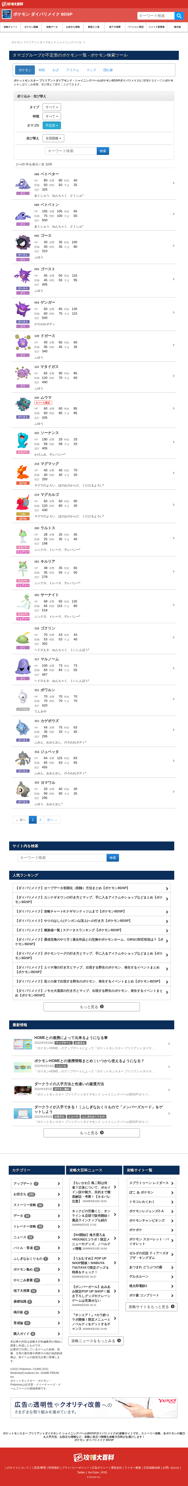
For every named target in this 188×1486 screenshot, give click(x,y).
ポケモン (25, 70)
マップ (91, 70)
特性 (42, 70)
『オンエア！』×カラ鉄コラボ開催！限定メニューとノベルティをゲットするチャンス (91, 1321)
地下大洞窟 (115, 27)
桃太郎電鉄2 (138, 1286)
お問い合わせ (171, 1467)
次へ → (52, 820)
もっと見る (89, 1007)
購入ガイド (24, 1333)
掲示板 (177, 27)
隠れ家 (108, 70)
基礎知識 (22, 1301)
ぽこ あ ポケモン (141, 1192)
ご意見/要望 (38, 1467)
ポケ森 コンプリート (144, 1295)
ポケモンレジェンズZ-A (146, 1211)
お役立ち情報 (73, 27)
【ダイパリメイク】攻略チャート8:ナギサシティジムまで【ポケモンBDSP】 (70, 911)
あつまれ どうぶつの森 (145, 1267)
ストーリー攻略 (28, 1205)
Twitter (81, 1472)
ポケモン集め (26, 1269)
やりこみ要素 (26, 1280)
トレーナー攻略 (28, 1226)
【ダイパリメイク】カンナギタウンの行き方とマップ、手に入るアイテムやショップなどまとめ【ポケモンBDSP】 (89, 899)
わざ (56, 70)
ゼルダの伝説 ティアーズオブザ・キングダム (149, 1255)
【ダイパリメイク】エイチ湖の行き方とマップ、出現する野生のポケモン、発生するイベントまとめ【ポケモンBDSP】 (87, 969)
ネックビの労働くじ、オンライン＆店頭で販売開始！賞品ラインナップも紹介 (91, 1217)
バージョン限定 (136, 27)
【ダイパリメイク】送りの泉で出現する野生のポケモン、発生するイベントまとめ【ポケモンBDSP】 (88, 981)
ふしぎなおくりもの (30, 1258)
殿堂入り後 (94, 27)
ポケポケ (135, 1230)
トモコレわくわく (142, 1201)
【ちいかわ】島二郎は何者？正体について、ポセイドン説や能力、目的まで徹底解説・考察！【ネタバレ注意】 (91, 1192)
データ (21, 1215)
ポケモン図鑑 (31, 27)
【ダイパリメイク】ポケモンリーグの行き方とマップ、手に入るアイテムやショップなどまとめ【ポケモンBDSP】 (89, 956)
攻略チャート (10, 27)
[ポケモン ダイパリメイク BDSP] (68, 19)
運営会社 (116, 1467)
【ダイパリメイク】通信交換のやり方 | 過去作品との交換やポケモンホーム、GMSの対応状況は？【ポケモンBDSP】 (89, 942)
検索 (179, 16)
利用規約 (53, 1467)
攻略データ (52, 27)
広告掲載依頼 (152, 1467)
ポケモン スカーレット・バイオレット (149, 1241)
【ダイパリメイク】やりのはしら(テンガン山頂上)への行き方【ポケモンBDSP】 (73, 920)
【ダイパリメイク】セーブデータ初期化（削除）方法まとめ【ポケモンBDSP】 (72, 888)
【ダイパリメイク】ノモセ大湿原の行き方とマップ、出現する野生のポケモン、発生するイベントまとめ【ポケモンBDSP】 (89, 993)
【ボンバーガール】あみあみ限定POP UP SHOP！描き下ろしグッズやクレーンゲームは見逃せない (91, 1295)
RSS (104, 1472)
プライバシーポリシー (75, 1467)
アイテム (72, 70)
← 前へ (21, 820)
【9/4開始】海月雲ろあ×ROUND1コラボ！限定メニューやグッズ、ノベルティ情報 (91, 1241)
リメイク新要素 (157, 27)
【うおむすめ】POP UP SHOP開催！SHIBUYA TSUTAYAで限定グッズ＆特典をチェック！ (90, 1267)
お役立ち (24, 1194)
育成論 (21, 1323)
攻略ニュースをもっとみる (93, 1341)
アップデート (25, 1183)
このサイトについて (16, 1467)
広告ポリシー (100, 1467)
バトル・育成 (26, 1248)
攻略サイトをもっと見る (149, 1307)
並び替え (32, 138)
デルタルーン (139, 1276)
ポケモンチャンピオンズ (147, 1220)
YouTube (93, 1472)
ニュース (23, 1237)
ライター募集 (132, 1467)
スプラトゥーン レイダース (149, 1183)
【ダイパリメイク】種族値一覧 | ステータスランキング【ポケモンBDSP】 (69, 930)
